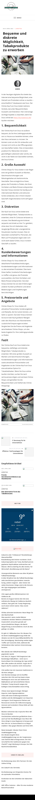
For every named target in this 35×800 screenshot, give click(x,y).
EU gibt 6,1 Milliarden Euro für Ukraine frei (16, 633)
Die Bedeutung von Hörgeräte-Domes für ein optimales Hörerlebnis (16, 773)
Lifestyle (18, 28)
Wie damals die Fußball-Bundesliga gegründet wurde (14, 653)
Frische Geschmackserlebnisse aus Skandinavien (11, 476)
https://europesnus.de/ (22, 117)
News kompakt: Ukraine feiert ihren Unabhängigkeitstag (14, 731)
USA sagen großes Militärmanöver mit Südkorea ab (15, 595)
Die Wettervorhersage (17, 540)
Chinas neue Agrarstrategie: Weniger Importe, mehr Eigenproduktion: (14, 692)
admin (17, 89)
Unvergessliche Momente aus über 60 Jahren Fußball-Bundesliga (17, 574)
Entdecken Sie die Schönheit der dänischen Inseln (16, 780)
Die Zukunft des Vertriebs (10, 768)
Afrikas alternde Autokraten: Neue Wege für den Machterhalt (17, 614)
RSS (19, 548)
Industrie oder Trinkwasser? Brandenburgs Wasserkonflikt (16, 556)
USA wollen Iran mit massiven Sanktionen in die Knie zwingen (17, 671)
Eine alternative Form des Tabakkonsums (10, 492)
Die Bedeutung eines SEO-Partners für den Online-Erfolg (16, 762)
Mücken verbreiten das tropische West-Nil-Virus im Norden (16, 713)
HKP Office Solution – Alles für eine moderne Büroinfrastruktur (17, 786)
